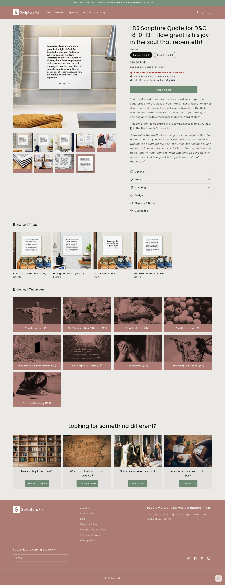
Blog (82, 518)
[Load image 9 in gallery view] (85, 163)
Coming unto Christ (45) (87, 365)
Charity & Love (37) (137, 328)
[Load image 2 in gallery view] (43, 142)
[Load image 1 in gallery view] (22, 142)
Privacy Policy (88, 540)
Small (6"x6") (165, 55)
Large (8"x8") (141, 55)
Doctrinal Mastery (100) (37, 403)
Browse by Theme (37, 483)
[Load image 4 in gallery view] (85, 142)
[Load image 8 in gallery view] (64, 163)
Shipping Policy (88, 524)
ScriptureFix (116, 578)
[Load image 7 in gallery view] (43, 163)
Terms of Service (90, 535)
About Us (85, 508)
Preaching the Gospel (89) (188, 365)
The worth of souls (105, 273)
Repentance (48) (137, 365)
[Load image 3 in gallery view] (64, 142)
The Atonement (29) (188, 328)
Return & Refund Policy (93, 529)
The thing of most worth (149, 273)
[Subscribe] (64, 558)
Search (188, 483)
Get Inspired (138, 483)
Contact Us (86, 513)
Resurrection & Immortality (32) (37, 365)
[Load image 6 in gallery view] (22, 163)
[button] (210, 12)
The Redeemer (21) (37, 328)
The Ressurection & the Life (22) (87, 328)
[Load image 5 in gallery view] (106, 142)
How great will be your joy (68, 273)
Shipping (134, 67)
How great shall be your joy (29, 273)
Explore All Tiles (87, 483)
